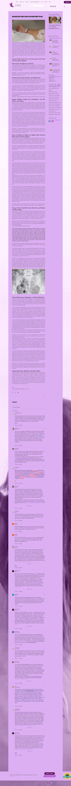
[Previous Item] (50, 20)
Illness (59, 102)
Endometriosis (56, 97)
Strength (59, 107)
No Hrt (53, 105)
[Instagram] (55, 6)
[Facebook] (51, 6)
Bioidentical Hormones (55, 88)
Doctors (50, 97)
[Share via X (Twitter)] (15, 392)
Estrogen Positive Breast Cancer (54, 98)
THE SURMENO (18, 4)
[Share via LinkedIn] (18, 392)
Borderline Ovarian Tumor (53, 91)
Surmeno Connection (52, 111)
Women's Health (51, 114)
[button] (27, 2)
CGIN (50, 95)
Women (59, 112)
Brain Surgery (51, 93)
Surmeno (57, 109)
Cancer (52, 95)
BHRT (58, 86)
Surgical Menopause (16, 388)
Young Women (57, 114)
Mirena (27, 388)
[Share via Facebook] (12, 392)
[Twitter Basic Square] (51, 121)
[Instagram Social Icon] (52, 121)
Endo (53, 97)
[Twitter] (53, 6)
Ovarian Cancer (51, 107)
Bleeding (50, 90)
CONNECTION (18, 6)
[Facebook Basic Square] (49, 121)
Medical (50, 104)
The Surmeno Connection (53, 112)
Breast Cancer (56, 93)
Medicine (53, 104)
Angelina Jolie (54, 86)
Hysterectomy (22, 388)
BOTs (50, 88)
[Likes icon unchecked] (15, 425)
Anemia (50, 86)
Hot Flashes (51, 102)
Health (52, 100)
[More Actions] (44, 413)
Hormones (55, 100)
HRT (49, 100)
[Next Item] (59, 20)
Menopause (58, 104)
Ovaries (56, 107)
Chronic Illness (57, 95)
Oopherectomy (57, 105)
